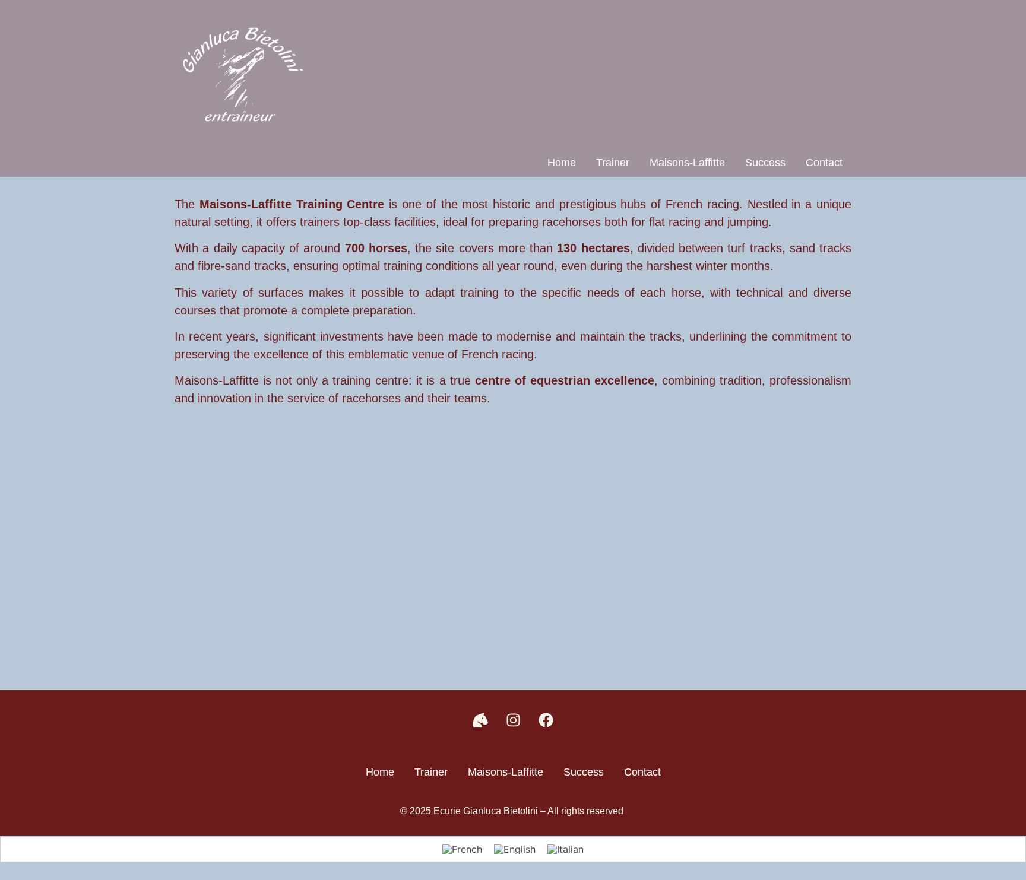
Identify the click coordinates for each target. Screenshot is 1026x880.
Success (765, 163)
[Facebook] (545, 720)
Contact (824, 163)
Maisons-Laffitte (687, 163)
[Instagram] (513, 720)
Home (561, 163)
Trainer (612, 163)
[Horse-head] (480, 720)
